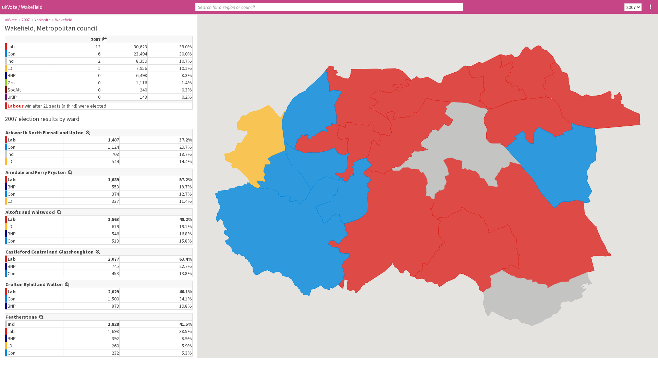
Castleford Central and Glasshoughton (50, 252)
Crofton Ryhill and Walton (35, 284)
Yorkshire (42, 19)
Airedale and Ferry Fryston (36, 172)
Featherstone (22, 317)
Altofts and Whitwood (31, 212)
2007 (26, 19)
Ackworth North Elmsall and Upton (45, 133)
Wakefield (63, 19)
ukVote (9, 6)
